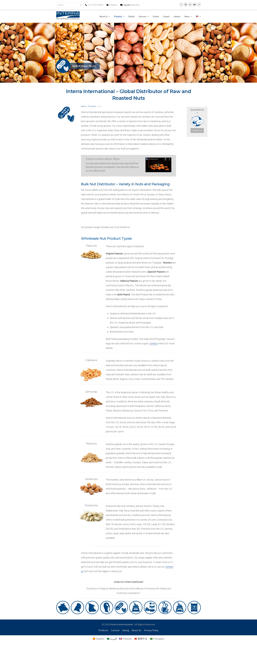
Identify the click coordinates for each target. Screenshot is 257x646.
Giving (125, 630)
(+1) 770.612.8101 (96, 5)
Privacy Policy (151, 630)
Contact (154, 343)
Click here (131, 5)
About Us (136, 630)
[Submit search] (81, 5)
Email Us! (113, 5)
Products (103, 630)
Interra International (121, 624)
